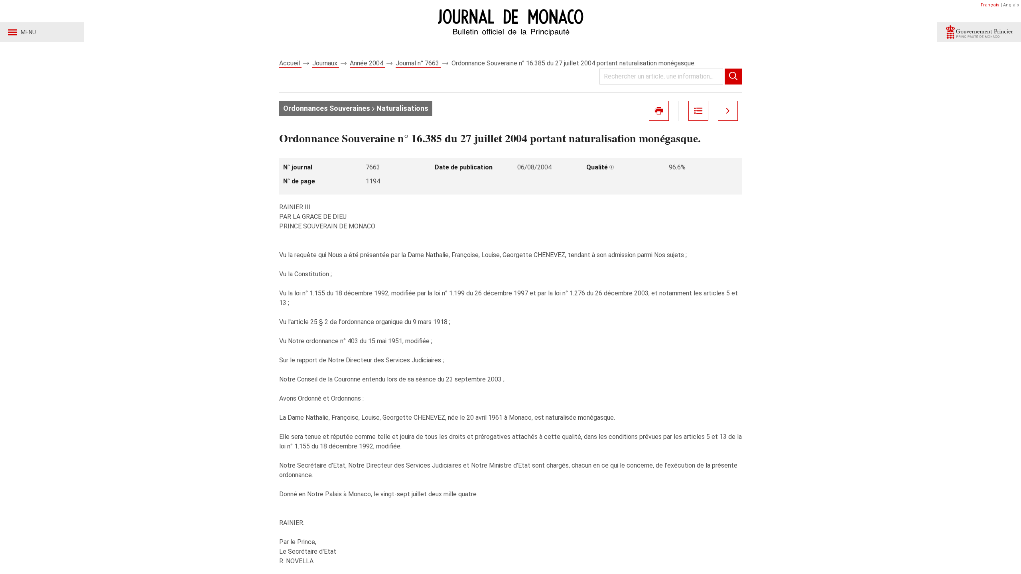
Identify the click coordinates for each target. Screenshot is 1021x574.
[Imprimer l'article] (659, 111)
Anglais (1011, 5)
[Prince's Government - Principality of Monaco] (979, 32)
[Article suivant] (728, 111)
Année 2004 (367, 63)
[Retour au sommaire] (698, 111)
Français (990, 5)
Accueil (290, 63)
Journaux (325, 63)
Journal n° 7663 (418, 63)
